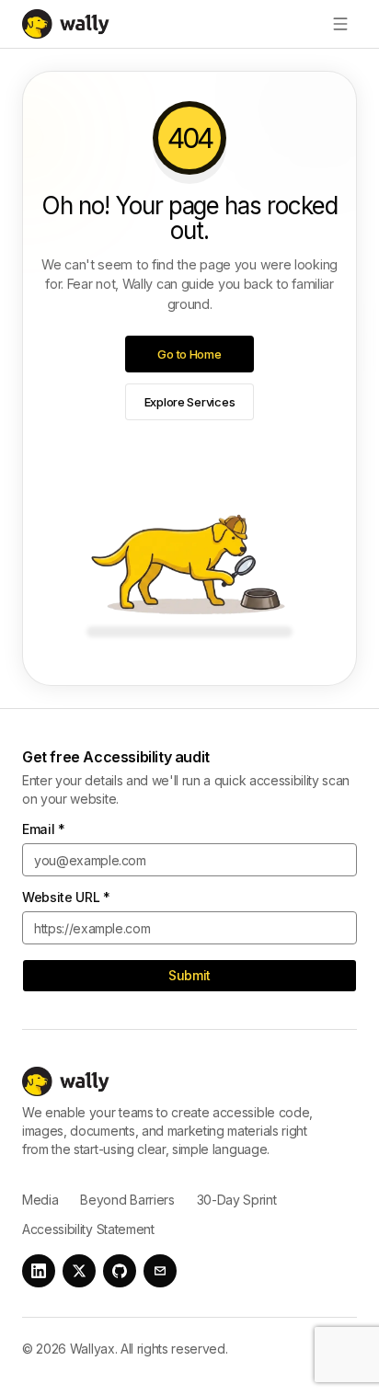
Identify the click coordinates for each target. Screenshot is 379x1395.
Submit (189, 975)
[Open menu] (340, 23)
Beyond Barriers (127, 1199)
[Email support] (160, 1270)
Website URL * (66, 897)
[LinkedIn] (38, 1270)
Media (40, 1199)
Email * (43, 829)
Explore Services (189, 401)
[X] (79, 1270)
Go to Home (189, 354)
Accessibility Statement (88, 1229)
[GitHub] (119, 1270)
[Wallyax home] (69, 24)
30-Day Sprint (237, 1199)
